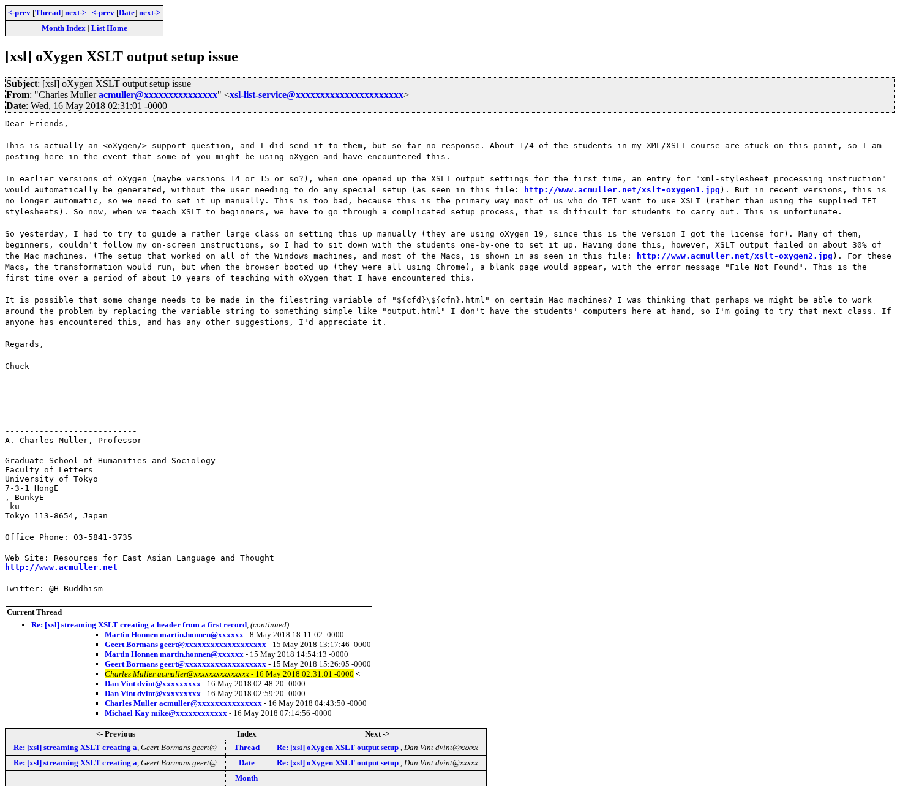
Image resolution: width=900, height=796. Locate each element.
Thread (48, 12)
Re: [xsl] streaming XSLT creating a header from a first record (139, 624)
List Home (109, 27)
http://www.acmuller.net (61, 567)
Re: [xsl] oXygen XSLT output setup (338, 747)
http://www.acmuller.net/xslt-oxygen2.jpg (735, 255)
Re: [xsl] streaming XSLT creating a (75, 747)
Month (246, 778)
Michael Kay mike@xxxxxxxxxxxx (166, 713)
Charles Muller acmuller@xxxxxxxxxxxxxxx (183, 703)
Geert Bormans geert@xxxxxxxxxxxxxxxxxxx (185, 644)
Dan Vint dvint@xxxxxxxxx (153, 683)
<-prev (19, 12)
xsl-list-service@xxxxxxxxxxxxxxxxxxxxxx (316, 94)
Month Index (64, 27)
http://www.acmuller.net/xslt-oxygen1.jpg (622, 189)
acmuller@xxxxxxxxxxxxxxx (158, 94)
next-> (75, 12)
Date (127, 12)
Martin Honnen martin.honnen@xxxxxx (174, 634)
